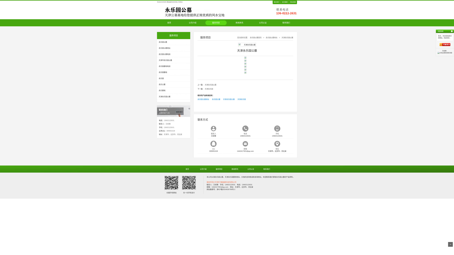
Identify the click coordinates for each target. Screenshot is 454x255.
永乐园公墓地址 (164, 48)
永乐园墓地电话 (164, 66)
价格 (243, 177)
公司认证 (263, 23)
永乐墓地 (162, 90)
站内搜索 (285, 2)
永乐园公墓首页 (256, 37)
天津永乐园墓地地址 (232, 177)
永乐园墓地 (163, 72)
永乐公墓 (162, 84)
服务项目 (216, 23)
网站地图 (293, 2)
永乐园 (161, 78)
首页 (169, 23)
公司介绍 (192, 23)
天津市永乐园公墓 (165, 60)
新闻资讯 (239, 23)
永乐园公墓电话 (164, 54)
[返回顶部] (450, 244)
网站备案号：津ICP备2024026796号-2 (221, 189)
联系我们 (276, 2)
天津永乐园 (209, 89)
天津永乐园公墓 (164, 97)
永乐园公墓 (163, 42)
